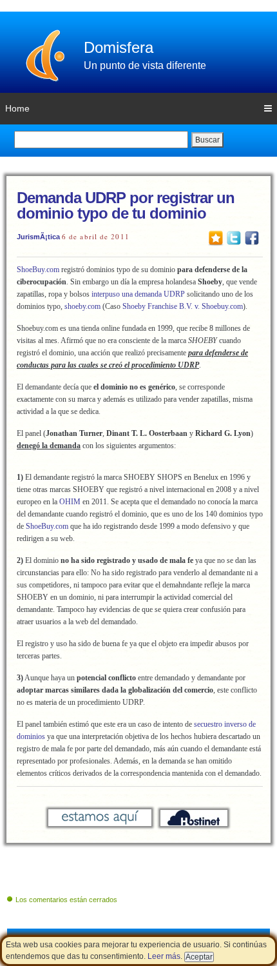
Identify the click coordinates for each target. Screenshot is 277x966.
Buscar (207, 139)
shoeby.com (82, 306)
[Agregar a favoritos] (216, 237)
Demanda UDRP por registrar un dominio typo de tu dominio (125, 205)
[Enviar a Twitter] (234, 237)
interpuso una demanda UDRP (137, 294)
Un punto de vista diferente (145, 65)
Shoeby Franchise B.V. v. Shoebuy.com (182, 306)
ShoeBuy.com (38, 269)
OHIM (70, 501)
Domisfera (118, 47)
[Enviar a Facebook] (252, 237)
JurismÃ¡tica (38, 237)
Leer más (164, 956)
